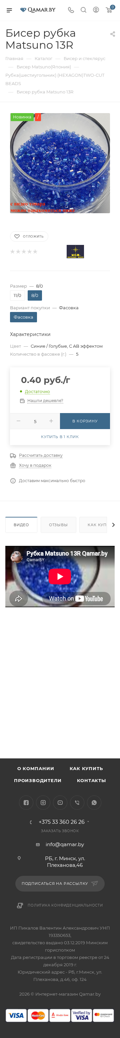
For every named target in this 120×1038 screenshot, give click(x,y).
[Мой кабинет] (96, 10)
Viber (77, 802)
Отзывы (58, 525)
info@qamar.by (65, 844)
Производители (37, 780)
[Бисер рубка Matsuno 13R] (60, 162)
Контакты (91, 780)
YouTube (60, 802)
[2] (18, 252)
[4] (29, 252)
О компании (35, 768)
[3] (23, 252)
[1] (12, 252)
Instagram (43, 802)
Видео (21, 525)
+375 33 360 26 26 (62, 822)
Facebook (26, 802)
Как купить (86, 768)
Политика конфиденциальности (65, 905)
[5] (35, 252)
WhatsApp (94, 802)
